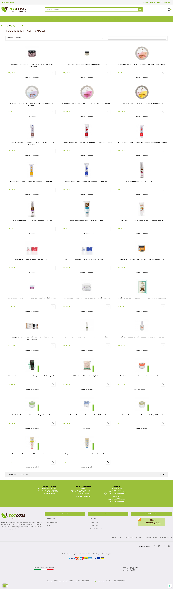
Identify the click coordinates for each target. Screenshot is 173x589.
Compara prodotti (52, 522)
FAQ (121, 537)
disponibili (35, 77)
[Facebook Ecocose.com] (154, 546)
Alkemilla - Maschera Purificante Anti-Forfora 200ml (87, 259)
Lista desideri (51, 519)
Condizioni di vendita (96, 529)
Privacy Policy (94, 522)
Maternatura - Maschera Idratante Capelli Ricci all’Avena (32, 298)
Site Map (138, 537)
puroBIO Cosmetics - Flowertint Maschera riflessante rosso (87, 142)
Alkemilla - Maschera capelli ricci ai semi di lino (87, 64)
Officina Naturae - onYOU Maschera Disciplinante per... (142, 103)
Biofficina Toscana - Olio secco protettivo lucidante (142, 337)
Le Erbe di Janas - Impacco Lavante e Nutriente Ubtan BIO (142, 298)
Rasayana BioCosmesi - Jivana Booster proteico (32, 220)
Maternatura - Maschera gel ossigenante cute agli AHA (32, 376)
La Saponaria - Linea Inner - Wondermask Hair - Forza (32, 454)
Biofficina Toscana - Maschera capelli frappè (87, 415)
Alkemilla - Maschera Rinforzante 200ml (31, 259)
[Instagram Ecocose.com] (164, 546)
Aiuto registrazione (166, 537)
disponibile (35, 116)
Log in (48, 525)
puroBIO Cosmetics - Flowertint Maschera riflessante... (32, 181)
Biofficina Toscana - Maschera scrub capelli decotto (142, 415)
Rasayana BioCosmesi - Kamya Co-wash (87, 220)
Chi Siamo (93, 519)
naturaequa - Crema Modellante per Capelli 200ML (142, 220)
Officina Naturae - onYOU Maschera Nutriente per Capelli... (142, 64)
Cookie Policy (94, 525)
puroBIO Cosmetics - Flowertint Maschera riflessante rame (142, 142)
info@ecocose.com (99, 581)
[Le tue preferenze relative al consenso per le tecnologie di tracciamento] (170, 586)
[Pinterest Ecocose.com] (169, 546)
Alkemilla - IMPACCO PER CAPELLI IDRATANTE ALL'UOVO (142, 259)
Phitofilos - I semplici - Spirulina (86, 376)
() (156, 2)
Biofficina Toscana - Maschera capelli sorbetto (32, 415)
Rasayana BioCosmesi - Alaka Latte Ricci (142, 181)
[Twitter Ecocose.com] (159, 546)
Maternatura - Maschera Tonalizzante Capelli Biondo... (87, 298)
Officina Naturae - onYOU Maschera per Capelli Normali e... (87, 103)
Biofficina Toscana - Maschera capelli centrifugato (142, 376)
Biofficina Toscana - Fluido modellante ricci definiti (87, 337)
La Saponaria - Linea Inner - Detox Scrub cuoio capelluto (87, 454)
